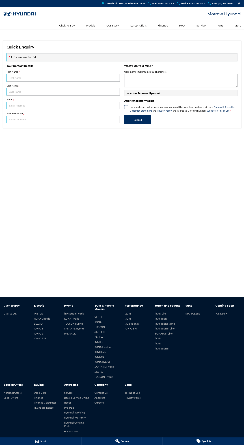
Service (201, 25)
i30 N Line (161, 313)
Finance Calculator (45, 402)
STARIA (98, 371)
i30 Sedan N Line (165, 328)
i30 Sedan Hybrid (74, 313)
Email (10, 99)
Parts (220, 25)
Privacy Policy (164, 110)
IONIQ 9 (39, 333)
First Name (13, 71)
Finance (163, 25)
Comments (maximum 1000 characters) (145, 71)
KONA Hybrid (71, 318)
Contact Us (101, 392)
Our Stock (113, 25)
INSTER (38, 313)
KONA (98, 322)
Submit (138, 119)
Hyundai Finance (44, 407)
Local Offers (11, 397)
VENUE (98, 316)
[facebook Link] (239, 3)
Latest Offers (138, 25)
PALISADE (70, 333)
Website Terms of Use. (218, 110)
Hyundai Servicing (74, 412)
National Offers (13, 392)
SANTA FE (100, 331)
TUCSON (99, 327)
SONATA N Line (164, 333)
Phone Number (15, 113)
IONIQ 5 (38, 328)
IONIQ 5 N (40, 338)
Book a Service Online (76, 397)
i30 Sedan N (132, 323)
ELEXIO (38, 323)
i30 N (128, 318)
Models (90, 25)
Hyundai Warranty (75, 417)
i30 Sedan (161, 318)
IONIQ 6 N (221, 313)
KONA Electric (42, 318)
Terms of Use (132, 392)
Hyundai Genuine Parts (74, 424)
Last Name (13, 85)
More (237, 25)
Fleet (182, 25)
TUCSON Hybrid (73, 323)
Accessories (71, 431)
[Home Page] (19, 14)
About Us (99, 397)
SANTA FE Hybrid (74, 328)
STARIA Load (192, 313)
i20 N (128, 313)
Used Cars (40, 392)
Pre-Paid (69, 407)
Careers (99, 402)
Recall (67, 402)
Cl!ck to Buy (67, 25)
